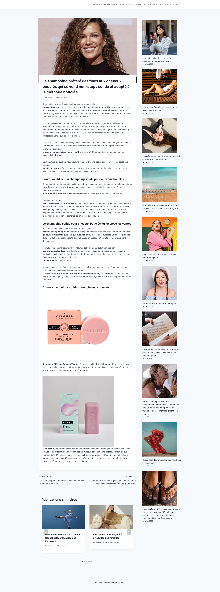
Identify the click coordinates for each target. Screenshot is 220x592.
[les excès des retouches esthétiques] (161, 283)
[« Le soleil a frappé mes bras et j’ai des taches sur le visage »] (161, 86)
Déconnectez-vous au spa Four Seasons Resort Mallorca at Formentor (62, 538)
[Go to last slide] (46, 532)
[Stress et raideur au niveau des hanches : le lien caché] (161, 439)
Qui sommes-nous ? (153, 4)
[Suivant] (129, 532)
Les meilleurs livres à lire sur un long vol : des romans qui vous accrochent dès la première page (161, 352)
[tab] (82, 561)
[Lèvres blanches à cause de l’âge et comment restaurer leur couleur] (161, 37)
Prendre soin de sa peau (131, 4)
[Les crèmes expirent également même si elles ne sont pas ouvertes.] (161, 135)
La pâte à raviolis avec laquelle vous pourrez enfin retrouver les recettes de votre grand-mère (113, 480)
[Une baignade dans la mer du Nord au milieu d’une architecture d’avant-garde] (161, 184)
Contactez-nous (172, 4)
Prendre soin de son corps (105, 4)
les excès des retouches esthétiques (159, 303)
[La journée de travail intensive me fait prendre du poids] (161, 234)
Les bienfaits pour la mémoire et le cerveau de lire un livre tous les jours (62, 480)
